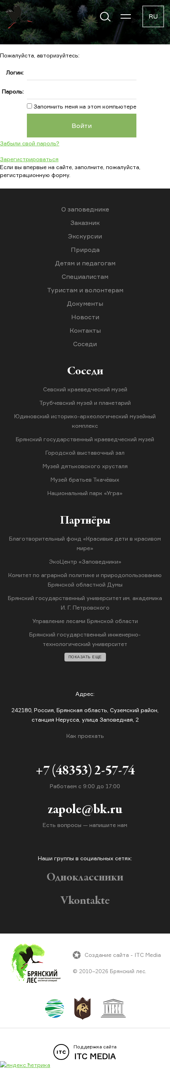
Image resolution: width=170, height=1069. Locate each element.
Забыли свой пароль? (29, 143)
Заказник (85, 223)
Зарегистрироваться (29, 159)
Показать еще (85, 657)
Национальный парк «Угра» (85, 493)
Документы (85, 303)
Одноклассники (85, 878)
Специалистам (85, 276)
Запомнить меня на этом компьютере (84, 106)
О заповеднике (85, 209)
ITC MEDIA (95, 1052)
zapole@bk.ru (85, 810)
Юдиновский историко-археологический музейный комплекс (85, 421)
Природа (85, 249)
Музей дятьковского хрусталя (85, 466)
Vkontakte (85, 901)
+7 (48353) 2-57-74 (85, 771)
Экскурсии (85, 236)
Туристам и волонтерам (85, 290)
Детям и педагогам (85, 263)
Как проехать (85, 735)
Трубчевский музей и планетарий (85, 402)
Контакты (85, 330)
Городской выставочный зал (85, 452)
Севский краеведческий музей (85, 389)
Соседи (85, 344)
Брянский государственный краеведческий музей (85, 439)
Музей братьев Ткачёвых (85, 479)
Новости (85, 317)
